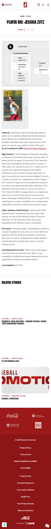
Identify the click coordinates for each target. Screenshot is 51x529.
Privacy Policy (26, 448)
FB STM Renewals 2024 (10, 361)
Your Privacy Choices (25, 504)
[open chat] (47, 525)
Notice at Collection (25, 511)
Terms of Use (25, 454)
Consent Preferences (25, 483)
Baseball (6, 396)
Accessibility (26, 468)
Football (6, 319)
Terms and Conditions (25, 490)
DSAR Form (25, 497)
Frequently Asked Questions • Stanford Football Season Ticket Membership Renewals (24, 323)
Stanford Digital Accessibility (26, 461)
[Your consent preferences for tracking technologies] (4, 524)
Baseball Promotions (10, 399)
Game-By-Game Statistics (35, 148)
